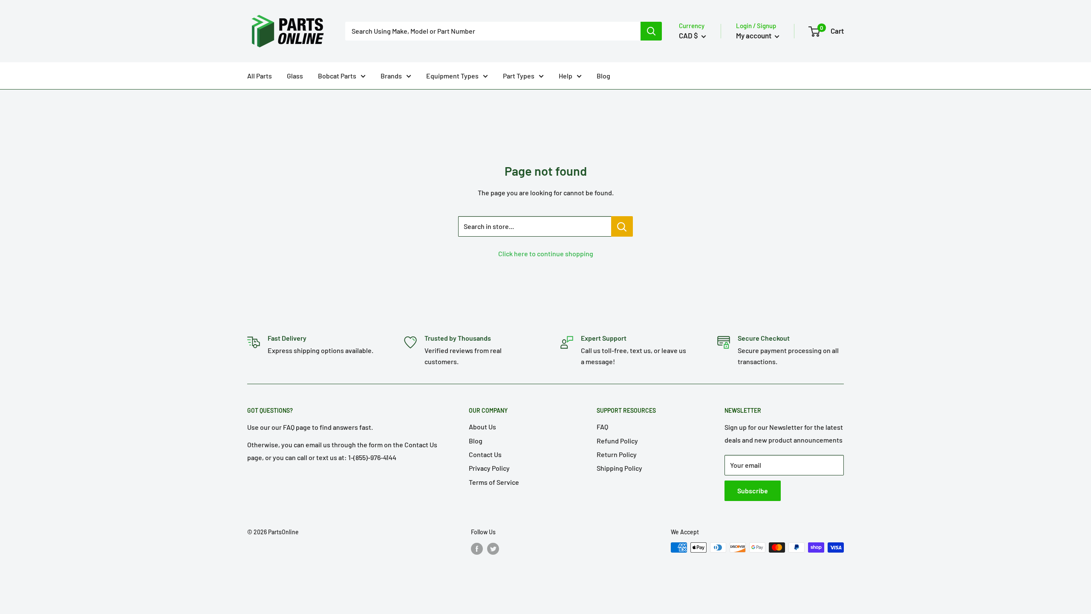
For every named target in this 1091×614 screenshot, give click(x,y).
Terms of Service (494, 482)
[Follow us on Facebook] (477, 548)
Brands (391, 76)
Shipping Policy (619, 468)
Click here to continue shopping (545, 253)
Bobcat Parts (337, 76)
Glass (295, 76)
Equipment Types (452, 76)
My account (754, 35)
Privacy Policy (489, 468)
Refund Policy (617, 441)
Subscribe (752, 491)
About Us (482, 427)
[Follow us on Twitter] (493, 548)
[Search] (651, 31)
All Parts (259, 76)
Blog (603, 76)
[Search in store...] (622, 226)
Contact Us (485, 454)
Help (565, 76)
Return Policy (617, 454)
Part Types (518, 76)
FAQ (602, 427)
